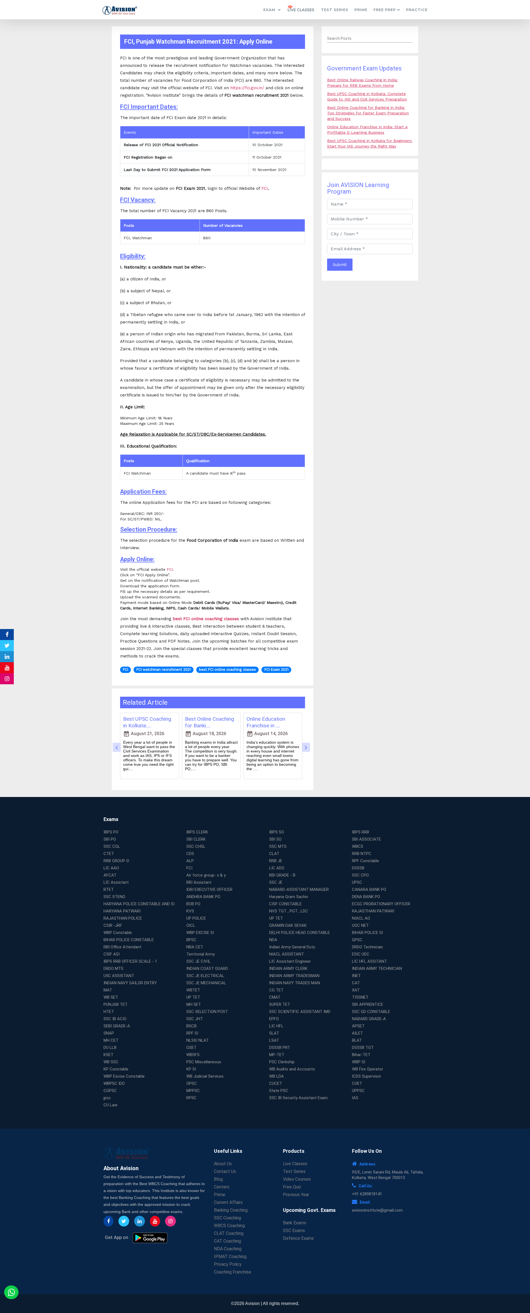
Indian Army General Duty (292, 946)
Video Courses (297, 1179)
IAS (355, 1097)
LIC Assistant (116, 882)
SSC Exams (294, 1230)
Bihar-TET (361, 1054)
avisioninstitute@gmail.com (377, 1210)
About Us (223, 1163)
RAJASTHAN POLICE (123, 918)
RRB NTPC (361, 853)
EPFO (274, 1018)
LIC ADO (276, 867)
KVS (190, 911)
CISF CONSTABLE (285, 903)
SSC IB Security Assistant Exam (298, 1097)
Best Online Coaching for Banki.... (209, 722)
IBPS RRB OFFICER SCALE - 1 (130, 961)
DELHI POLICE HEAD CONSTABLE (299, 932)
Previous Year (296, 1194)
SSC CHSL (195, 846)
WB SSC (111, 1061)
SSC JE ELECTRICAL (205, 975)
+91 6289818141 (367, 1193)
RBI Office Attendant (122, 946)
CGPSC (110, 1090)
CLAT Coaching (228, 1233)
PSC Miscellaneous (203, 1061)
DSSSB (358, 867)
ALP (190, 860)
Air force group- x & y (206, 875)
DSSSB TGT (363, 1047)
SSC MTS (278, 846)
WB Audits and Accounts (292, 1069)
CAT (356, 982)
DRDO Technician (367, 946)
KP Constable (116, 1069)
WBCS (357, 846)
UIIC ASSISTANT (119, 975)
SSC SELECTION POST (207, 1011)
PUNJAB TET (116, 1004)
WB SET (111, 997)
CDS (190, 853)
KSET (108, 1054)
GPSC (357, 939)
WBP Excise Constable (124, 1076)
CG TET (276, 990)
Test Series (334, 9)
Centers (221, 1187)
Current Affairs (228, 1202)
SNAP (109, 1033)
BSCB (191, 1025)
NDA (273, 939)
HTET (109, 1011)
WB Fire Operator (367, 1069)
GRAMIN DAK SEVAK (288, 925)
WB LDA (276, 1076)
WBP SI (358, 1061)
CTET (109, 853)
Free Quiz (292, 1187)
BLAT (357, 1040)
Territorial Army (200, 954)
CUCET (275, 1083)
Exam (270, 9)
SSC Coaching (227, 1217)
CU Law (110, 1105)
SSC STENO (114, 896)
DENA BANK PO (366, 896)
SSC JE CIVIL (198, 961)
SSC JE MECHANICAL (206, 982)
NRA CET (194, 946)
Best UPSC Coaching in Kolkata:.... (147, 722)
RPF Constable (365, 860)
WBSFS (193, 1054)
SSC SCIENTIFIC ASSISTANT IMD (299, 1011)
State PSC (278, 1090)
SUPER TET (279, 1004)
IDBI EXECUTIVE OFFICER (209, 889)
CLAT (274, 853)
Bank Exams (294, 1222)
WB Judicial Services (205, 1076)
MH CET (111, 1040)
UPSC (357, 882)
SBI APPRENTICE (367, 1004)
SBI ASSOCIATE (366, 839)
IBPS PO (111, 832)
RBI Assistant (198, 882)
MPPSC (193, 1090)
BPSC (191, 939)
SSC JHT (194, 1018)
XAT (356, 990)
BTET (109, 889)
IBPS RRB (360, 832)
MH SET (193, 1004)
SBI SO (275, 839)
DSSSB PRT (279, 1047)
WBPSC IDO (114, 1083)
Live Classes (295, 1163)
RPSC (191, 1097)
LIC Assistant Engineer (290, 961)
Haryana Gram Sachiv (288, 896)
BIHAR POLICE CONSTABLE (129, 939)
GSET (191, 1047)
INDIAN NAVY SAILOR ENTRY (130, 982)
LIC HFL (276, 1025)
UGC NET (360, 925)
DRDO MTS (113, 968)
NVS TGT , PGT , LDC (288, 911)
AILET (357, 1033)
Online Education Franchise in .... (266, 722)
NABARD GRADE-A (369, 1018)
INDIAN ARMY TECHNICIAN (377, 968)
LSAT (274, 1040)
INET (356, 975)
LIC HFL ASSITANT (369, 961)
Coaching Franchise (232, 1272)
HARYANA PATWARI (122, 911)
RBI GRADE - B (282, 875)
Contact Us (225, 1171)
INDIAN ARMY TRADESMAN (294, 975)
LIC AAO (111, 867)
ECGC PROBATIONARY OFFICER (381, 903)
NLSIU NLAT (197, 1040)
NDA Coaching (228, 1248)
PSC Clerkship (282, 1061)
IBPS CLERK (197, 832)
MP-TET (276, 1054)
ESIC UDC (360, 954)
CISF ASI (112, 954)
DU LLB (110, 1047)
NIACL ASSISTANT (286, 954)
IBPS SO (276, 832)
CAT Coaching (227, 1241)
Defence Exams (298, 1238)
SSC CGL (112, 846)
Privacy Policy (228, 1264)
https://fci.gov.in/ (247, 87)
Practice (417, 9)
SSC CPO (360, 875)
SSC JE (275, 882)
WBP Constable (118, 932)
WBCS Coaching (229, 1225)
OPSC (191, 1083)
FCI (264, 188)
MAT (108, 990)
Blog (218, 1179)
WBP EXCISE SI (200, 932)
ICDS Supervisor (366, 1076)
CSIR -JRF (113, 925)
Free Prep (384, 9)
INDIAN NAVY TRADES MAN (294, 982)
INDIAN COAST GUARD (207, 968)
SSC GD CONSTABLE (371, 1011)
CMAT (274, 997)
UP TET (276, 918)
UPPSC (358, 1090)
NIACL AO (361, 918)
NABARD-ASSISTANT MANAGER (299, 889)
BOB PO (193, 903)
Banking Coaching (231, 1210)
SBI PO (110, 839)
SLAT (274, 1033)
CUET (357, 1083)
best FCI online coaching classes (206, 618)
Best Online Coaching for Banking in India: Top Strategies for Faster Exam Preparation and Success (368, 113)
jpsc (107, 1097)
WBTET (193, 990)
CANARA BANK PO (369, 889)
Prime (360, 9)
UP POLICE (196, 918)
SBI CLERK (196, 839)
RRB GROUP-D (116, 860)
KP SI (191, 1069)
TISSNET (360, 997)
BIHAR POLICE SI (367, 932)
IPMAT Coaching (230, 1256)
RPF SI (192, 1033)
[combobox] (370, 38)
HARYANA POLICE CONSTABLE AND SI (139, 903)
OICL (190, 925)
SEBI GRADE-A (117, 1025)
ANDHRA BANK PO (203, 896)
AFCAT (110, 875)
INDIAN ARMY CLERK (288, 968)
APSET (358, 1025)
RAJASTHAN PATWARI (373, 911)
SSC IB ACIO (115, 1018)
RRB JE (275, 860)
